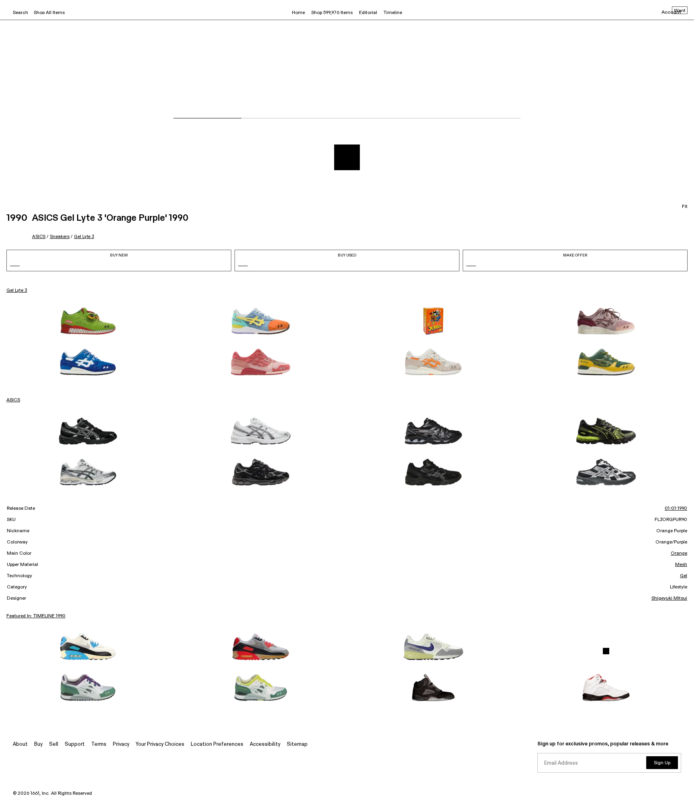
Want (680, 10)
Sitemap (297, 744)
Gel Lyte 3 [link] (16, 290)
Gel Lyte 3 (84, 236)
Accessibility (265, 744)
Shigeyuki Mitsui (669, 598)
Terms (98, 744)
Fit (685, 206)
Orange (679, 553)
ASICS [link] (13, 400)
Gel (683, 576)
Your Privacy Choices (160, 744)
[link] (87, 321)
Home (298, 12)
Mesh (681, 564)
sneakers (59, 236)
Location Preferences (217, 744)
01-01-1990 (676, 508)
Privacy (121, 744)
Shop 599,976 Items (332, 12)
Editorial (368, 12)
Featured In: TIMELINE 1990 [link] (35, 616)
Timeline (393, 12)
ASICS (38, 236)
